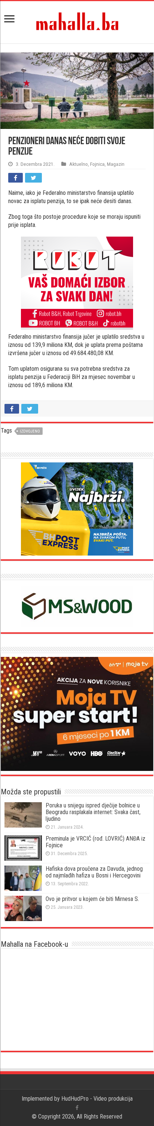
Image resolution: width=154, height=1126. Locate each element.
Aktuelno (78, 164)
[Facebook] (77, 1107)
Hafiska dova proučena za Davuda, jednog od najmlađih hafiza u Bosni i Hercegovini (94, 872)
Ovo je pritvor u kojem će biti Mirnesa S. (92, 898)
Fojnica (97, 164)
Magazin (115, 164)
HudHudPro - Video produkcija (97, 1098)
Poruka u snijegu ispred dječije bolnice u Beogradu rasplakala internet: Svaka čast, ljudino (93, 812)
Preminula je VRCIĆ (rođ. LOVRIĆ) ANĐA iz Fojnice (95, 842)
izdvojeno (30, 431)
